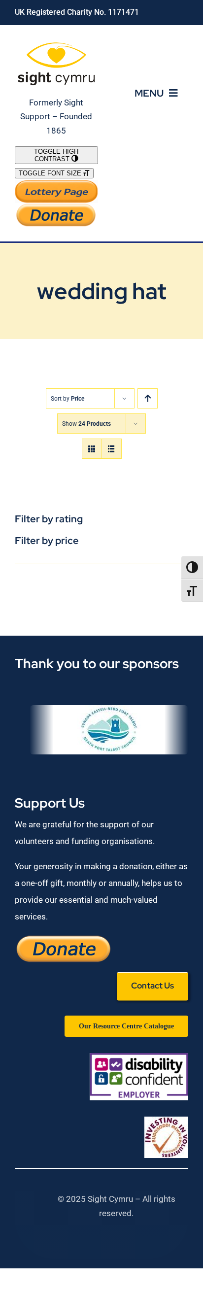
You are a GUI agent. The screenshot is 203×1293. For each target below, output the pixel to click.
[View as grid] (92, 448)
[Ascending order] (147, 398)
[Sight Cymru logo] (56, 44)
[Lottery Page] (56, 184)
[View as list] (111, 448)
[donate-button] (56, 207)
